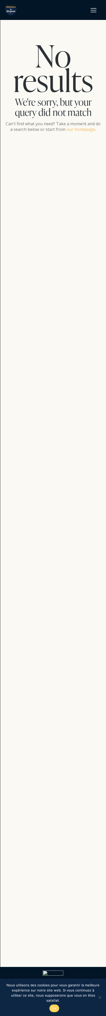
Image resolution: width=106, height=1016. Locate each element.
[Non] (99, 997)
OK (54, 1008)
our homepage (80, 129)
